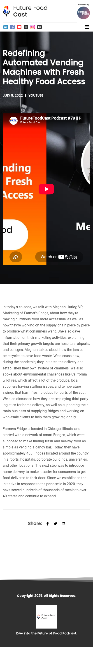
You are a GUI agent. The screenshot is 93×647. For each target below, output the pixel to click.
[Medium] (39, 27)
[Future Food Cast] (26, 11)
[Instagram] (33, 27)
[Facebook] (12, 27)
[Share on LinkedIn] (63, 523)
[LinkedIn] (6, 27)
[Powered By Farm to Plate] (83, 11)
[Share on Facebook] (47, 523)
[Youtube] (19, 27)
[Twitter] (26, 27)
